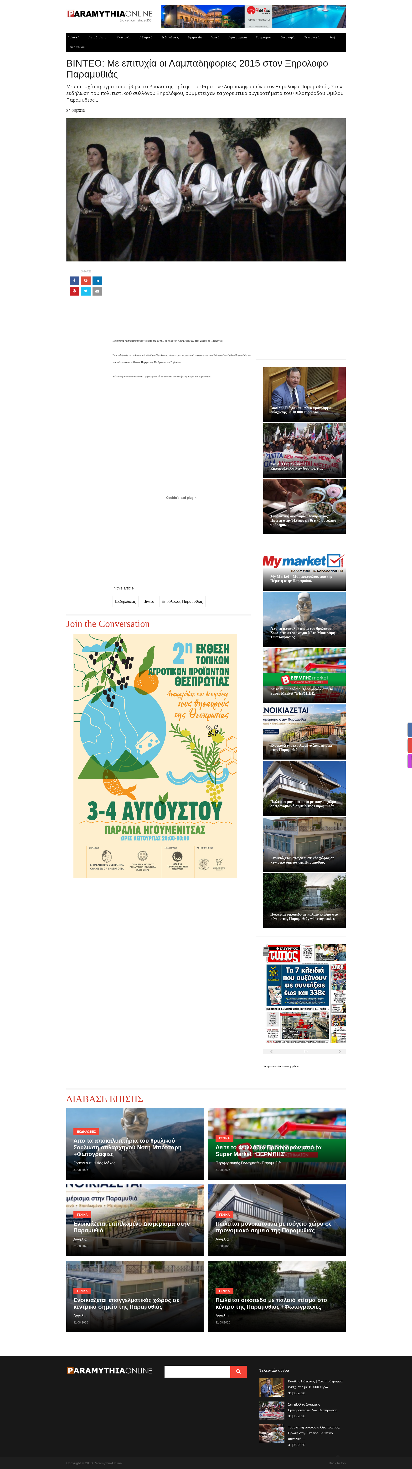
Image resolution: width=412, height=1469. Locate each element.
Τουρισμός (264, 37)
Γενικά (215, 37)
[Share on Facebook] (74, 280)
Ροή (332, 37)
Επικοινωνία (76, 46)
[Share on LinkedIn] (97, 280)
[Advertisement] (182, 303)
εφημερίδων (292, 1066)
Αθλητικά (145, 37)
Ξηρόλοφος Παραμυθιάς (182, 601)
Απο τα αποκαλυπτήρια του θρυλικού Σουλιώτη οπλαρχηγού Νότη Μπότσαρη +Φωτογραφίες (302, 632)
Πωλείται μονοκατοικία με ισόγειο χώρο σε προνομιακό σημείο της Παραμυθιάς (303, 804)
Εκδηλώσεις (170, 37)
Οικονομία (288, 37)
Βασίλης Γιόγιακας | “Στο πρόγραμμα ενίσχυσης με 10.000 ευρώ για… (300, 410)
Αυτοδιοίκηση (98, 37)
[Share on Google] (86, 280)
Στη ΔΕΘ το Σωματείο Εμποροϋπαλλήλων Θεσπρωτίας (296, 466)
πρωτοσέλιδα (274, 1066)
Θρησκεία (195, 37)
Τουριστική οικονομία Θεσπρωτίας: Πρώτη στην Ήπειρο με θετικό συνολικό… (314, 1433)
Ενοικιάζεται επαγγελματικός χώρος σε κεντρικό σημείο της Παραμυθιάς (302, 860)
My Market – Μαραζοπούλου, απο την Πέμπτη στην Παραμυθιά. (301, 578)
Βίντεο (149, 601)
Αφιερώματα (237, 37)
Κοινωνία (123, 37)
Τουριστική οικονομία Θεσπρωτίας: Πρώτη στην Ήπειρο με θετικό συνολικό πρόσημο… (303, 520)
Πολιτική (73, 37)
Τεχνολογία (312, 37)
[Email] (97, 291)
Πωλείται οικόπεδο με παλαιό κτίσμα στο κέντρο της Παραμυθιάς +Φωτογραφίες (304, 916)
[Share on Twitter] (86, 291)
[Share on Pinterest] (74, 291)
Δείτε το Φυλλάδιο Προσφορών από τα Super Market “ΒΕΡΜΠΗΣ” (301, 691)
